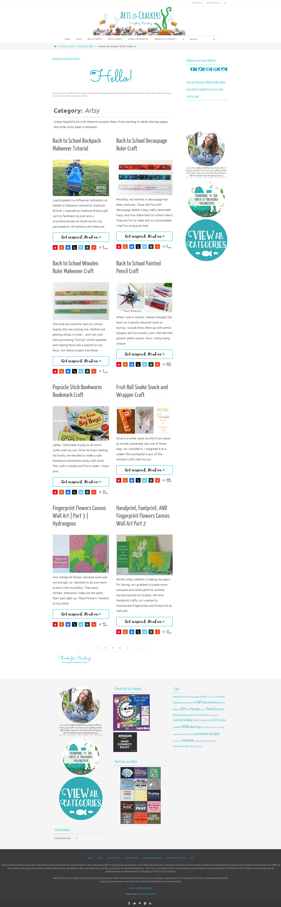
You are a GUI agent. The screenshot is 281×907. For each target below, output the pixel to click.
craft (198, 702)
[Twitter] (201, 72)
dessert (221, 702)
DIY (183, 708)
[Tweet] (74, 247)
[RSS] (150, 903)
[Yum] (61, 247)
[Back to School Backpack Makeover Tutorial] (81, 178)
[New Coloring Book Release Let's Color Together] (131, 730)
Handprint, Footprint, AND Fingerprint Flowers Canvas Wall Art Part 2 (143, 516)
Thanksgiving (178, 746)
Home (90, 858)
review (187, 740)
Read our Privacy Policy (66, 58)
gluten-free (194, 715)
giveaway (184, 715)
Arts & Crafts (67, 46)
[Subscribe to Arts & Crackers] (206, 199)
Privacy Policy (214, 3)
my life (217, 727)
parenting (184, 734)
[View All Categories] (206, 240)
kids (186, 726)
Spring (202, 741)
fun (217, 709)
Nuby (222, 727)
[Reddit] (93, 247)
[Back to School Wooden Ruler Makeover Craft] (81, 301)
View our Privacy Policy (140, 888)
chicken (210, 697)
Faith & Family (131, 858)
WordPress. (150, 894)
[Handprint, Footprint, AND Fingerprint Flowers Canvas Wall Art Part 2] (144, 555)
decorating (210, 702)
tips (187, 746)
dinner (176, 709)
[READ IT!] (81, 237)
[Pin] (55, 247)
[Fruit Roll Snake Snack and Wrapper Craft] (144, 420)
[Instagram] (216, 72)
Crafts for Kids (85, 46)
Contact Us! (197, 3)
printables (201, 734)
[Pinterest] (208, 72)
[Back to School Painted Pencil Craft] (144, 297)
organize (176, 734)
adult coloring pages (190, 697)
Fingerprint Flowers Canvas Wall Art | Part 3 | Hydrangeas (79, 516)
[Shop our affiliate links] (125, 751)
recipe (214, 733)
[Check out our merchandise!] (140, 795)
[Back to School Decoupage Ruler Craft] (144, 177)
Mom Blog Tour (208, 727)
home (196, 720)
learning (195, 727)
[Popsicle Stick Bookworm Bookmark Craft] (81, 423)
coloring (177, 702)
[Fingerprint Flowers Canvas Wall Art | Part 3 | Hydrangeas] (81, 554)
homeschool (205, 720)
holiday (187, 720)
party (191, 734)
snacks (197, 741)
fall (188, 709)
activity (176, 696)
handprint (215, 715)
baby (203, 696)
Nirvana (140, 894)
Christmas (219, 696)
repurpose (177, 741)
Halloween (206, 715)
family (195, 709)
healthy (177, 720)
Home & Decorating (152, 858)
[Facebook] (193, 72)
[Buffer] (87, 247)
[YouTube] (224, 72)
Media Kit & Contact (177, 858)
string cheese (211, 741)
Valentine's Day (196, 746)
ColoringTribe (187, 703)
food (210, 708)
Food (100, 858)
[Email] (81, 247)
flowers (203, 710)
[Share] (68, 247)
